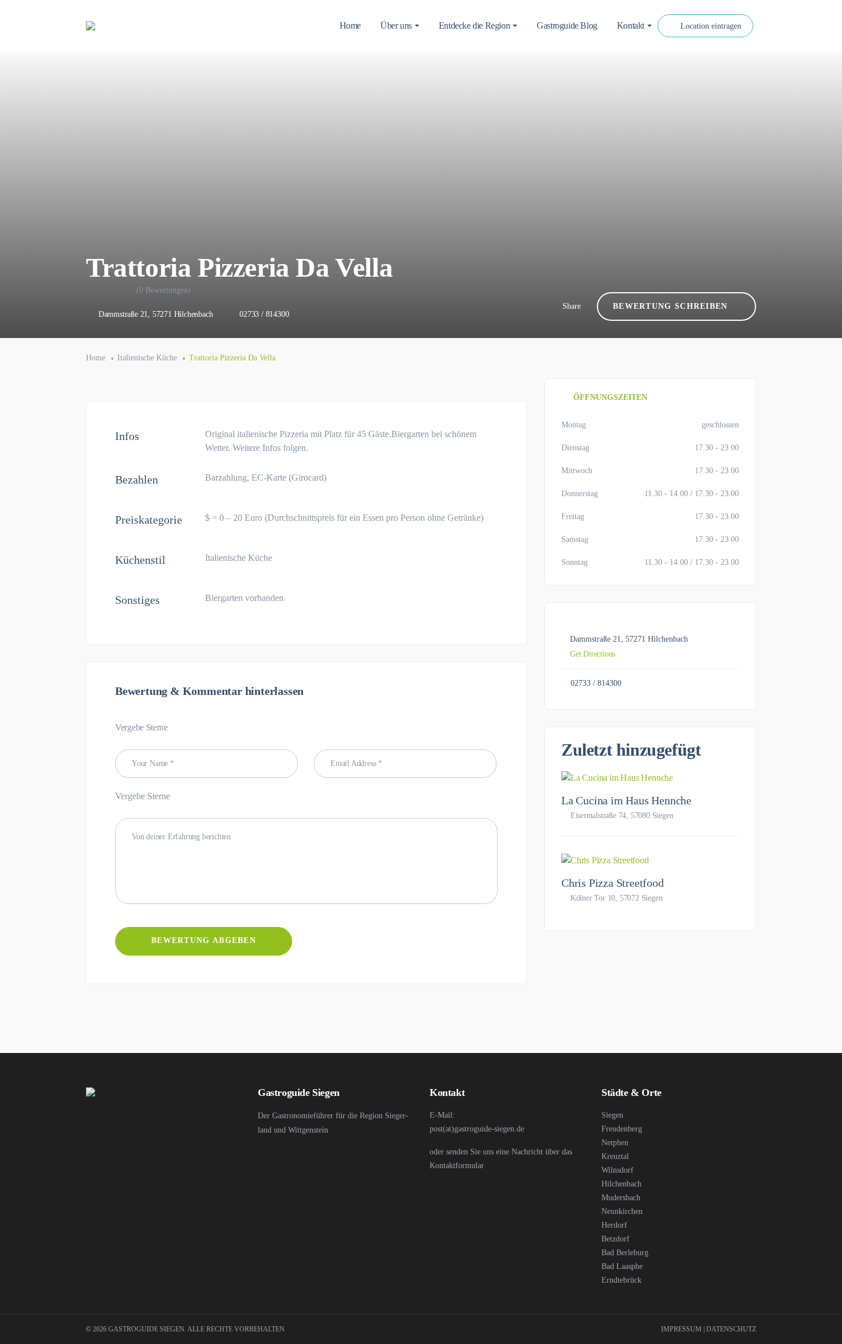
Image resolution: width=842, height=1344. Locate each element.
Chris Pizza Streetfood (612, 883)
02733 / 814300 (264, 314)
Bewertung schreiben (670, 306)
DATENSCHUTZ (731, 1329)
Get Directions (592, 654)
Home (95, 357)
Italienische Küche (147, 357)
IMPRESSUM (681, 1329)
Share (571, 306)
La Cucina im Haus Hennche (626, 800)
